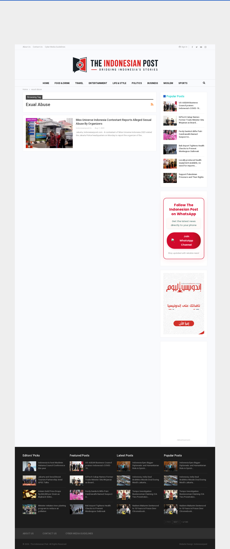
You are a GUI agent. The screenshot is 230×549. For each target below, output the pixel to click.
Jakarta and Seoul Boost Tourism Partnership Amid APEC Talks (50, 480)
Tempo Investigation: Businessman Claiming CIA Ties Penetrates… (144, 494)
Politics (137, 83)
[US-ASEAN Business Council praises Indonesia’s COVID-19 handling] (170, 106)
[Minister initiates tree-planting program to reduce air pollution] (29, 509)
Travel (79, 83)
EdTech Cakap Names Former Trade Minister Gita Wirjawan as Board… (191, 120)
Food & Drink (62, 83)
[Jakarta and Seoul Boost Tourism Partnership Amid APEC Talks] (29, 481)
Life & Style (119, 83)
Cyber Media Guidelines (55, 47)
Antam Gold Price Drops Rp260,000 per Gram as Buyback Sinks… (49, 494)
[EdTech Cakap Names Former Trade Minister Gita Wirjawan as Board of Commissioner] (170, 121)
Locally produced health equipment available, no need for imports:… (190, 163)
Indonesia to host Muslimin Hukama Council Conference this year (51, 465)
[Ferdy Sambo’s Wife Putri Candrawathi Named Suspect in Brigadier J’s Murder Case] (170, 135)
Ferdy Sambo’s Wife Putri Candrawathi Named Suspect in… (190, 134)
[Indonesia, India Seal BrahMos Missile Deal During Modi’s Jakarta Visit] (123, 481)
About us (27, 47)
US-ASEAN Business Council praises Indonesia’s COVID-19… (189, 105)
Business (152, 83)
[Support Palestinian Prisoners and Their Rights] (170, 178)
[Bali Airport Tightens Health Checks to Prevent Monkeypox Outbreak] (170, 149)
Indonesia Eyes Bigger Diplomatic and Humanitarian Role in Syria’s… (145, 465)
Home (46, 83)
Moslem (168, 83)
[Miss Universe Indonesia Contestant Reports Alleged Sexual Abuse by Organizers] (49, 133)
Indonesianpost (200, 544)
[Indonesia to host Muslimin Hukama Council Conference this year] (29, 466)
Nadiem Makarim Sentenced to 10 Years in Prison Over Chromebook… (145, 508)
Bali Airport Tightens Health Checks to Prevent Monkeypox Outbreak (191, 148)
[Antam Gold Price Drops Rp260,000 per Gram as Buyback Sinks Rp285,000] (29, 495)
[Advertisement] (94, 22)
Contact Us (38, 47)
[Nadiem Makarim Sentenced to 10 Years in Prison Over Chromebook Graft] (123, 509)
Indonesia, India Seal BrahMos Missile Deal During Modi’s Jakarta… (145, 480)
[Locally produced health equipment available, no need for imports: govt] (170, 164)
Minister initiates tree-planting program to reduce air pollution (52, 508)
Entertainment (98, 83)
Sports (183, 83)
